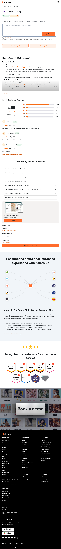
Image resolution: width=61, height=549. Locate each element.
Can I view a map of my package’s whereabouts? (17, 185)
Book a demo (30, 408)
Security (16, 543)
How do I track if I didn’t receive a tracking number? (17, 177)
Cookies (22, 543)
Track (50, 34)
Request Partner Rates (30, 245)
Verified (15, 121)
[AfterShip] (6, 2)
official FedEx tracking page (19, 67)
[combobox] (30, 237)
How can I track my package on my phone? (15, 181)
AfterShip (4, 6)
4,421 (56, 117)
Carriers (10, 6)
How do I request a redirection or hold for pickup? (17, 193)
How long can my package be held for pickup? (16, 197)
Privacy (4, 543)
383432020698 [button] (8, 38)
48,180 (57, 104)
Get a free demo (13, 220)
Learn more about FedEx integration (14, 333)
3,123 (56, 107)
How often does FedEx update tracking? (15, 168)
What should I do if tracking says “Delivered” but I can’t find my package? (23, 189)
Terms (9, 543)
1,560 (56, 110)
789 (56, 114)
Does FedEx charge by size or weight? (14, 173)
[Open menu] (58, 2)
